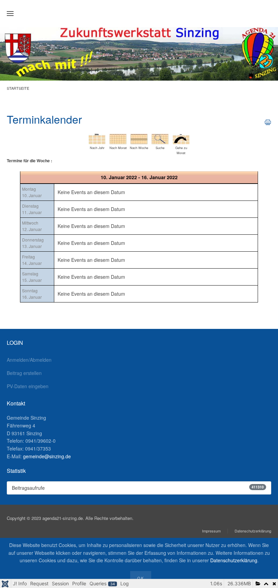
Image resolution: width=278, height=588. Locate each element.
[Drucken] (267, 121)
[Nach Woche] (139, 138)
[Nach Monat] (118, 138)
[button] (10, 13)
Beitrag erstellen (24, 373)
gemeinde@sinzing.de (47, 456)
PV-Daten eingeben (27, 386)
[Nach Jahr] (96, 138)
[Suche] (160, 138)
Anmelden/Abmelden (29, 359)
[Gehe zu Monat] (181, 138)
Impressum (211, 530)
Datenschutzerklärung (253, 530)
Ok (140, 578)
